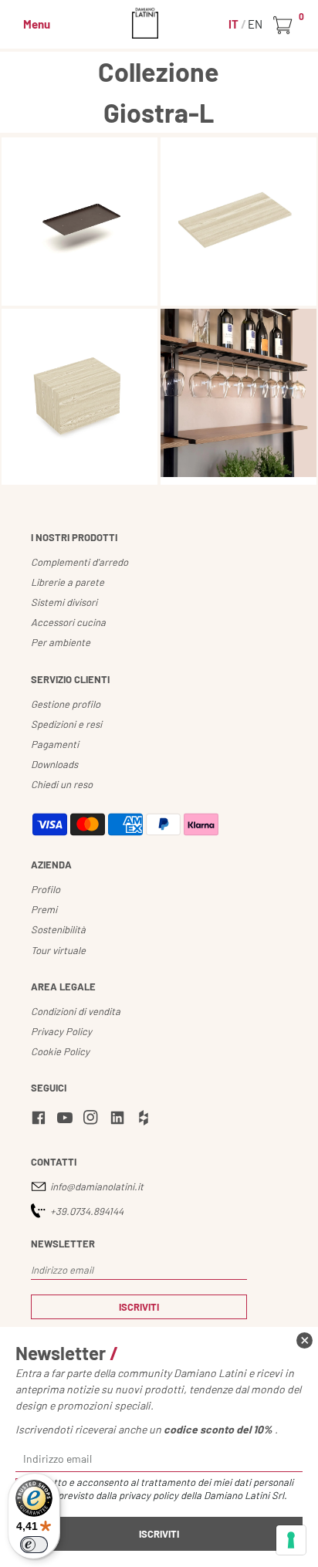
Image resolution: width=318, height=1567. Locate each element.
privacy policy (148, 1495)
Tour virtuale (58, 950)
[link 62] (304, 1340)
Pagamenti (55, 744)
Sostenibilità (58, 929)
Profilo (45, 889)
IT (234, 24)
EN (255, 24)
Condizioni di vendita (75, 1011)
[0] (285, 25)
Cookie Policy (60, 1051)
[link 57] (120, 1120)
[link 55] (67, 1120)
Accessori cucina (68, 622)
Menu (36, 24)
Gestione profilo (65, 704)
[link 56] (93, 1120)
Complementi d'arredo (79, 562)
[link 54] (41, 1120)
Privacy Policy (61, 1031)
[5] (291, 1540)
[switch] (34, 1544)
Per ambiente (60, 642)
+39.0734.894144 (86, 1211)
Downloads (54, 764)
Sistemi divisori (64, 602)
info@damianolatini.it (97, 1186)
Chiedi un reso (62, 784)
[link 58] (146, 1120)
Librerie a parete (67, 582)
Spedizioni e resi (66, 724)
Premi (44, 909)
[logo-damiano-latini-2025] (159, 23)
